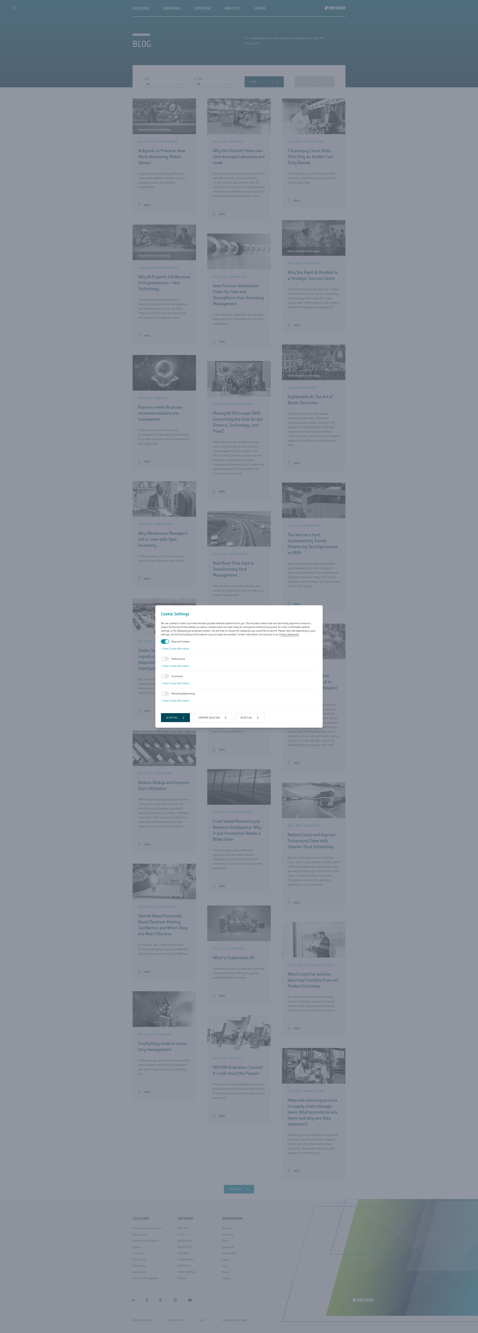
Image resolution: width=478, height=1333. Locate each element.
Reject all (246, 717)
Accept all (172, 717)
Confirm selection (209, 717)
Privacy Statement (289, 634)
